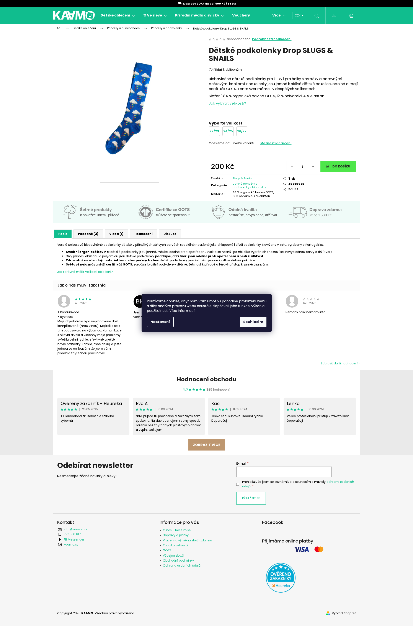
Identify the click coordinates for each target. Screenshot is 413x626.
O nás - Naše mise (177, 530)
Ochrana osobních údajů (182, 565)
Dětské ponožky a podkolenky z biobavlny (249, 185)
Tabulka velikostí (175, 545)
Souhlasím (253, 321)
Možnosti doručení (276, 143)
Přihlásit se (251, 498)
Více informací (182, 310)
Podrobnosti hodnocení (272, 39)
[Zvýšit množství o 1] (313, 166)
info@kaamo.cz (75, 529)
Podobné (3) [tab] (88, 234)
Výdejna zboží (173, 555)
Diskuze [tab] (169, 234)
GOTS (167, 550)
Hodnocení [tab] (143, 234)
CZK (298, 15)
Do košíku (341, 166)
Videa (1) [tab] (116, 234)
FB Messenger (74, 539)
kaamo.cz (71, 544)
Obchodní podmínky (178, 560)
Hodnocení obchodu (206, 379)
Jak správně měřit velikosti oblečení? (85, 272)
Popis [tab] (62, 234)
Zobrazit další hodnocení (339, 363)
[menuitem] (117, 15)
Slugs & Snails (242, 178)
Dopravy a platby (176, 535)
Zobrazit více (206, 444)
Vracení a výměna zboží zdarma (187, 540)
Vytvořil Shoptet (344, 613)
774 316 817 (72, 534)
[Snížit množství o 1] (292, 166)
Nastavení (160, 321)
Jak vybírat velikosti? (227, 103)
